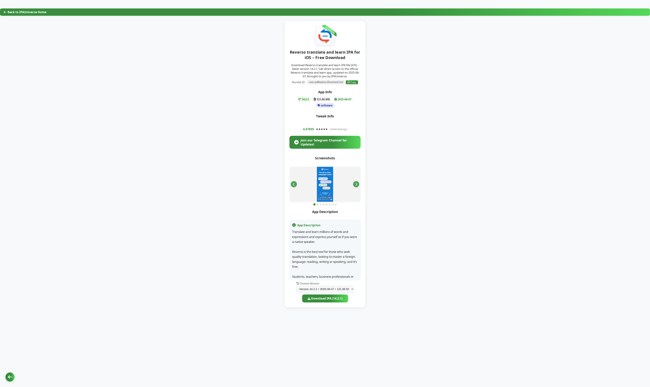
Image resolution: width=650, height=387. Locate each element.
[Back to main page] (10, 377)
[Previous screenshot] (294, 184)
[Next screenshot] (356, 184)
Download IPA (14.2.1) (326, 298)
